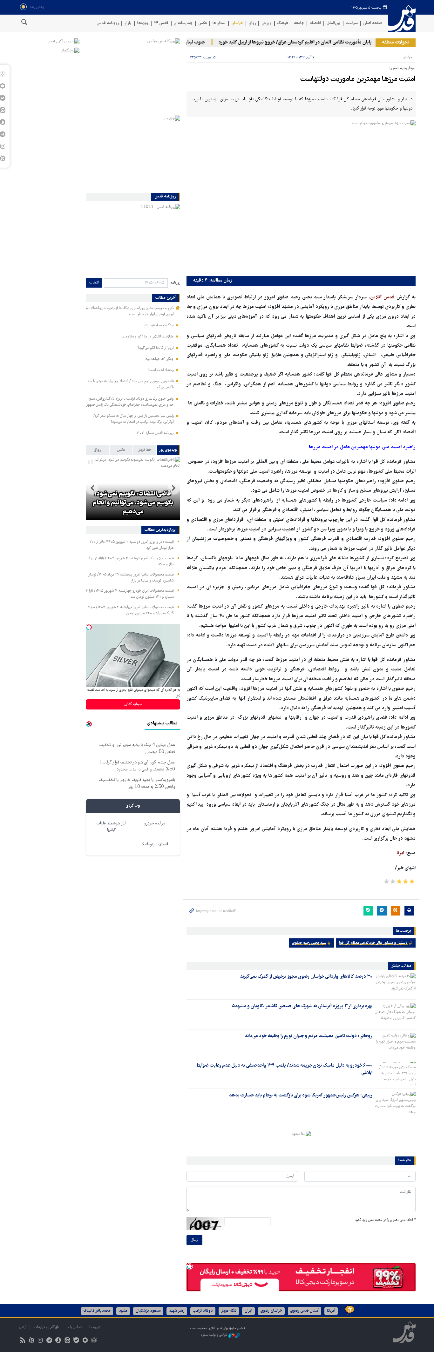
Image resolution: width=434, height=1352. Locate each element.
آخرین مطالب (165, 298)
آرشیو (22, 1327)
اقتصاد (315, 23)
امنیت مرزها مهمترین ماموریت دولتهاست (358, 79)
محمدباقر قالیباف (97, 1311)
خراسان (237, 23)
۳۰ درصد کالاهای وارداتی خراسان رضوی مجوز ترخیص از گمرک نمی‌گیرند (306, 976)
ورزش (266, 23)
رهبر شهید (177, 1311)
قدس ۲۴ (161, 23)
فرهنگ (282, 23)
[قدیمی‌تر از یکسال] (395, 984)
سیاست (352, 23)
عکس (202, 23)
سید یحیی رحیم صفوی (309, 943)
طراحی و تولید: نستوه (214, 1335)
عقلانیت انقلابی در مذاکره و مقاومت (148, 336)
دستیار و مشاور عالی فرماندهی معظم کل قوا (373, 943)
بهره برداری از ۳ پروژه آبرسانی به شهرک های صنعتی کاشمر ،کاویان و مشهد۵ (302, 1006)
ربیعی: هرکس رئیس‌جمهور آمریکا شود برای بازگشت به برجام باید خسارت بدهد (300, 1095)
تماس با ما (74, 1327)
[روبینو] (85, 1341)
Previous (173, 488)
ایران (248, 1311)
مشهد (123, 1311)
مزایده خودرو (154, 824)
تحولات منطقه (395, 42)
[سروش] (58, 1341)
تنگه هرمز (228, 1311)
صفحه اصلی (372, 23)
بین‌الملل (333, 23)
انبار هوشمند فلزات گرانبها (111, 827)
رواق (252, 23)
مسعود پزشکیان (148, 1311)
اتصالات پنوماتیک (154, 845)
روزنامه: (174, 283)
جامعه (299, 23)
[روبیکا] (94, 1341)
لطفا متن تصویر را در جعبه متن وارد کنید (385, 1220)
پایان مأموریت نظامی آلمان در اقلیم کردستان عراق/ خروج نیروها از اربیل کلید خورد (309, 42)
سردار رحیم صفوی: (402, 68)
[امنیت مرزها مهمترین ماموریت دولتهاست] (301, 196)
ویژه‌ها (142, 23)
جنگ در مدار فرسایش (158, 325)
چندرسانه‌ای (183, 23)
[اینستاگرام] (40, 1341)
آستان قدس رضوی (304, 1311)
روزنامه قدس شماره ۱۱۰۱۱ (155, 433)
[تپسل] (189, 1266)
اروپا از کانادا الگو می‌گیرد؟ (155, 348)
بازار (128, 23)
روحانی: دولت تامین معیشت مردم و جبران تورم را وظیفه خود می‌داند (308, 1036)
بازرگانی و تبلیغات (46, 1327)
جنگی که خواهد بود (160, 359)
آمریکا (331, 1311)
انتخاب (94, 282)
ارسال (194, 1240)
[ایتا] (67, 1341)
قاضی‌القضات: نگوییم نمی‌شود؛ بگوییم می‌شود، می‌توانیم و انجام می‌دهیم (132, 503)
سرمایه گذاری (133, 704)
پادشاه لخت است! (161, 370)
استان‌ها (219, 23)
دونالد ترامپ (203, 1311)
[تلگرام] (49, 1341)
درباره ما (94, 1327)
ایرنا (401, 853)
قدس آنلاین (402, 18)
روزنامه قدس (108, 23)
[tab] (168, 450)
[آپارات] (31, 1341)
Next (92, 488)
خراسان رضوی (271, 1311)
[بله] (76, 1341)
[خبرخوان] (22, 1341)
